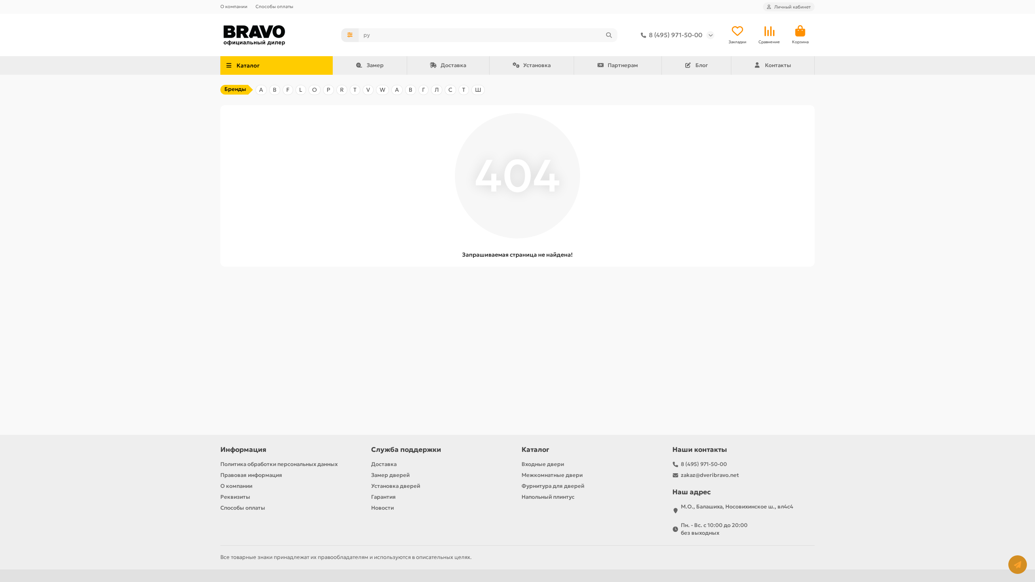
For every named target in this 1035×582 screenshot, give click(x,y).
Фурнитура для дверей (553, 486)
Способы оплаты (274, 6)
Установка (537, 65)
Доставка (453, 65)
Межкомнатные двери (552, 475)
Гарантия (383, 496)
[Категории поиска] (350, 35)
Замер (375, 65)
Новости (382, 507)
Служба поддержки (406, 449)
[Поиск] (609, 35)
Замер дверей (390, 475)
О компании (233, 6)
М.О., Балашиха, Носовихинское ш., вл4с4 (737, 506)
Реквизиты (235, 496)
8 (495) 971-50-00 (675, 35)
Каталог (535, 449)
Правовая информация (251, 475)
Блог (701, 65)
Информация (243, 449)
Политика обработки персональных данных (279, 464)
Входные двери (543, 464)
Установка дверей (395, 486)
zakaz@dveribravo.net (710, 475)
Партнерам (623, 65)
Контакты (778, 65)
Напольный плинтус (548, 496)
